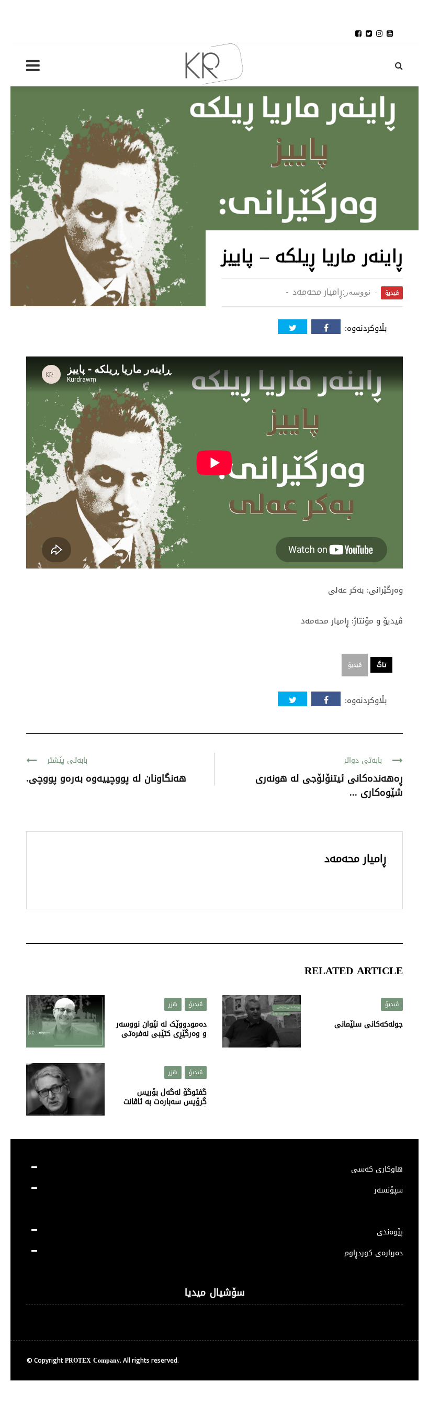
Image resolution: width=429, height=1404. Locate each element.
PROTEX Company (92, 1360)
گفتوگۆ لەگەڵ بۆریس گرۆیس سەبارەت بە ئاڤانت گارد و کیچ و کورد (165, 1101)
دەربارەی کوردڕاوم (373, 1253)
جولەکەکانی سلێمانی (368, 1024)
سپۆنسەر (388, 1190)
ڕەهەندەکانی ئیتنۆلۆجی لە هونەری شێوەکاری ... (329, 785)
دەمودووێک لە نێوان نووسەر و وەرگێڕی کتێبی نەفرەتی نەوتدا (161, 1033)
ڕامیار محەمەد (317, 292)
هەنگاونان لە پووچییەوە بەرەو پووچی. (106, 778)
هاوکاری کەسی (377, 1169)
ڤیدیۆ (392, 292)
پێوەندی (390, 1232)
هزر (172, 1004)
